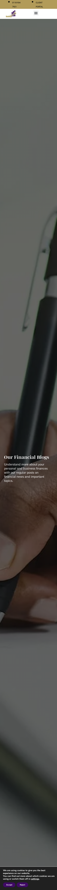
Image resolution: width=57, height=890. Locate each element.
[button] (36, 13)
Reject (22, 885)
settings (35, 879)
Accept (9, 885)
